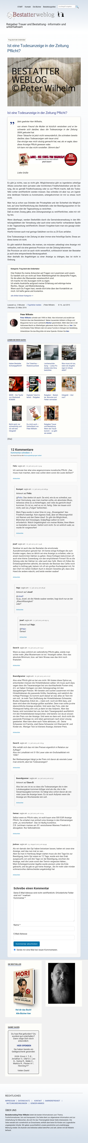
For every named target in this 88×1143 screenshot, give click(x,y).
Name (17, 925)
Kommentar (20, 898)
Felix (20, 497)
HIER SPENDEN (24, 1045)
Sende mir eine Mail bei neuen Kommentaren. (37, 950)
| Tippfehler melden (34, 305)
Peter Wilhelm (26, 314)
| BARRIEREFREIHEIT (51, 1101)
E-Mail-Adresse (20, 934)
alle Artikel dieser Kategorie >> (22, 296)
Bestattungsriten (49, 7)
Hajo (23, 629)
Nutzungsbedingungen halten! (33, 455)
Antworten (16, 478)
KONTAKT (37, 1101)
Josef (20, 596)
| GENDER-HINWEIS (35, 1103)
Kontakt (28, 7)
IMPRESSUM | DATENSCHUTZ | (19, 1101)
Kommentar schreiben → (21, 453)
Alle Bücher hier (23, 1013)
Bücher (49, 323)
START (20, 7)
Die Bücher (37, 7)
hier (71, 325)
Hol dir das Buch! (23, 1010)
